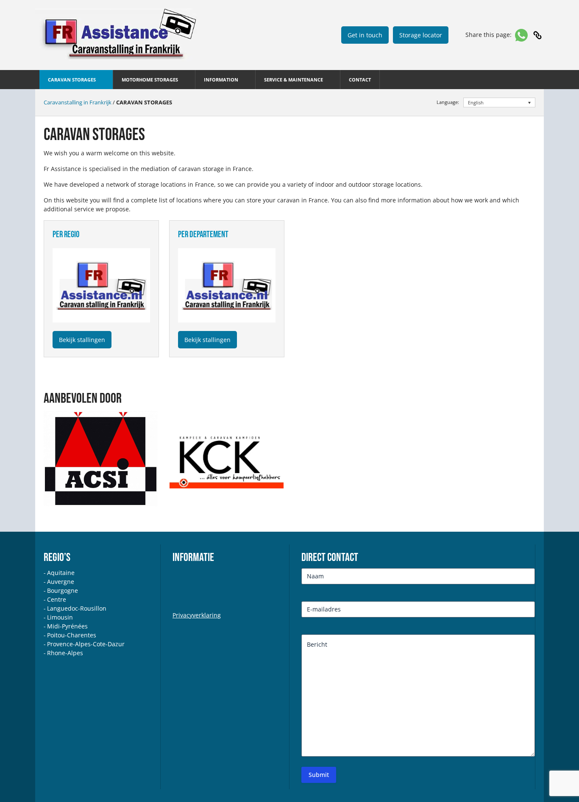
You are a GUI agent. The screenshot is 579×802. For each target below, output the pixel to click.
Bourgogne (62, 590)
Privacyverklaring (197, 615)
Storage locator (420, 35)
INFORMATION (221, 79)
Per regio (66, 234)
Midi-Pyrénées (67, 626)
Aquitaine (61, 573)
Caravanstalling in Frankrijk (77, 102)
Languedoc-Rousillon (76, 608)
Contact (360, 79)
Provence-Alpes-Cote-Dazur (86, 644)
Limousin (60, 617)
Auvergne (60, 582)
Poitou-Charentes (71, 635)
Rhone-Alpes (65, 653)
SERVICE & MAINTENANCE (293, 79)
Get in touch (365, 35)
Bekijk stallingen (82, 340)
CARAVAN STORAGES (72, 79)
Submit (319, 775)
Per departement (203, 234)
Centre (56, 599)
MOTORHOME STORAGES (150, 79)
